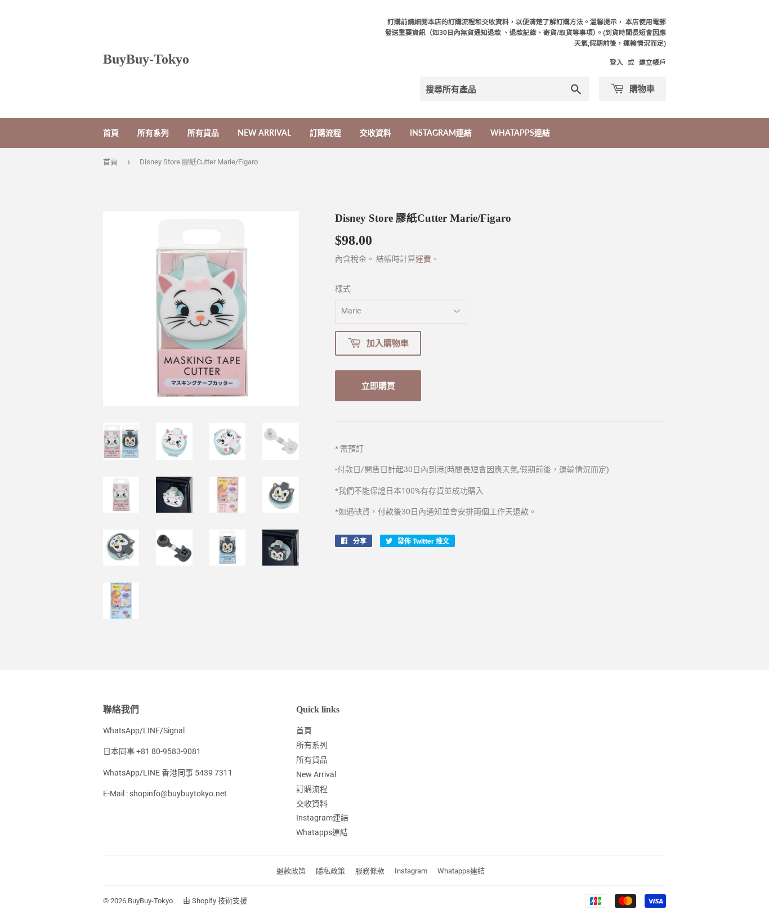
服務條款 (369, 871)
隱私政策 (330, 871)
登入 (616, 62)
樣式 (343, 288)
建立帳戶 (652, 62)
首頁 (111, 132)
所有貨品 (203, 132)
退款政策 (291, 871)
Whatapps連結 (520, 132)
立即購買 (378, 385)
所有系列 (153, 132)
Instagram (411, 871)
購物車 (641, 88)
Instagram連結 (441, 132)
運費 (423, 258)
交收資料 (375, 132)
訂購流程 (325, 132)
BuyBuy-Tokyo (146, 58)
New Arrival (264, 132)
